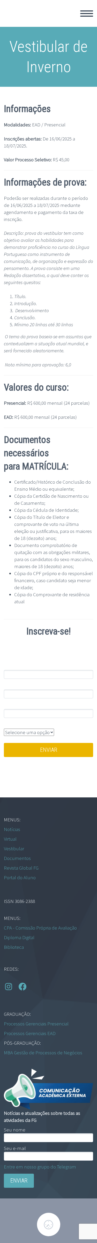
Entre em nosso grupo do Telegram (40, 1167)
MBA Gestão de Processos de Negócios (43, 1052)
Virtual (10, 839)
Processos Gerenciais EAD (30, 1033)
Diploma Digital (19, 937)
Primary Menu (86, 13)
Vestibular (14, 848)
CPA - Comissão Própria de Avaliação (40, 928)
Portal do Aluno (20, 877)
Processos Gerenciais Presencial (36, 1023)
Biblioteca (14, 947)
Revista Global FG (21, 868)
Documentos (17, 858)
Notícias (12, 829)
